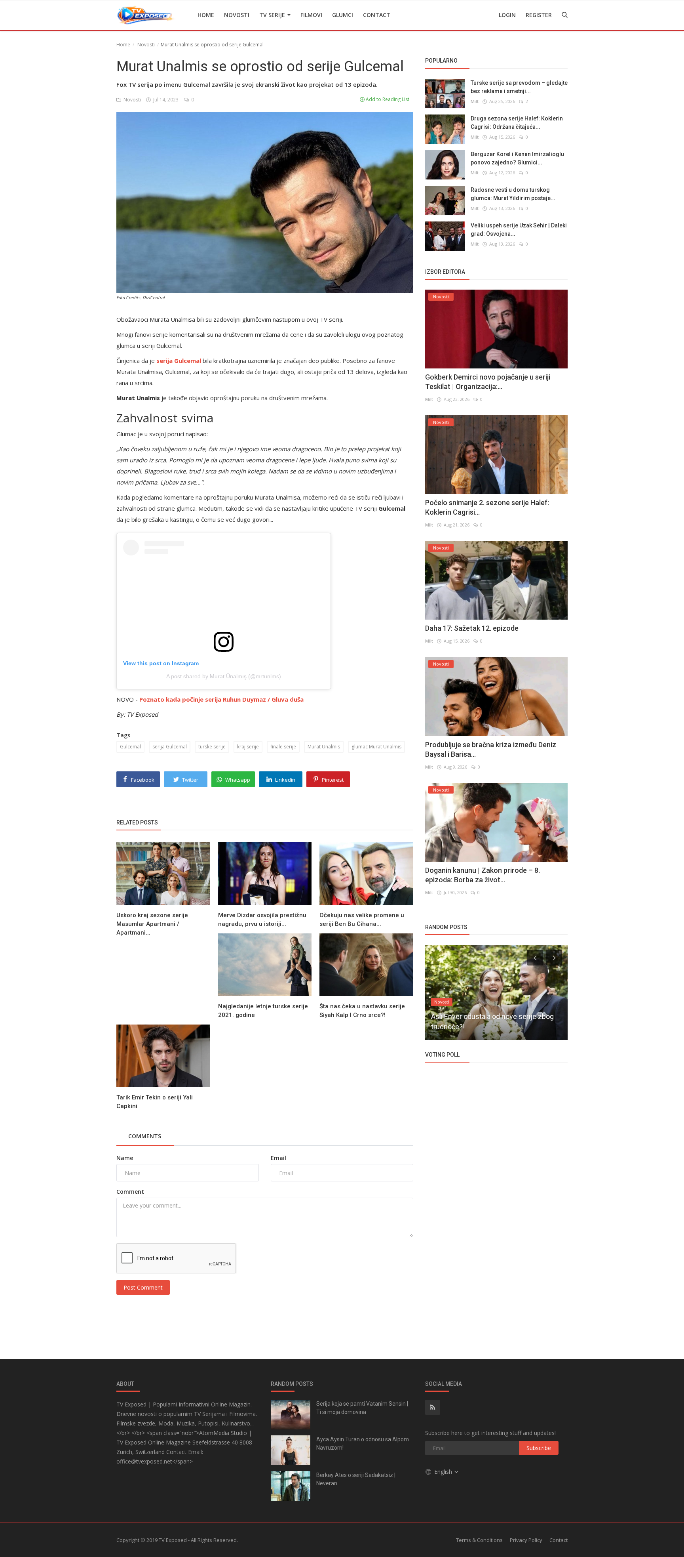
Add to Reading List (387, 99)
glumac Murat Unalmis (376, 746)
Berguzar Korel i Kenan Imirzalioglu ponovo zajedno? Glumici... (517, 158)
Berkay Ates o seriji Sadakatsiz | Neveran (355, 1479)
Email (278, 1158)
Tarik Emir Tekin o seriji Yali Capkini (154, 1102)
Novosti (236, 15)
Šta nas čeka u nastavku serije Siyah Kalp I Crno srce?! (362, 1011)
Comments (144, 1136)
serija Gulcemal (169, 746)
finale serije (283, 746)
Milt (475, 101)
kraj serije (248, 746)
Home (206, 15)
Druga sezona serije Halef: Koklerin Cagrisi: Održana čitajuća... (517, 122)
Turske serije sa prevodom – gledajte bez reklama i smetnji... (519, 86)
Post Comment (143, 1287)
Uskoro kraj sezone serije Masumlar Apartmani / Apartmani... (152, 924)
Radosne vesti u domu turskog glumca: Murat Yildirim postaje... (513, 193)
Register (539, 15)
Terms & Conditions (479, 1540)
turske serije (212, 746)
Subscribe (538, 1448)
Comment (130, 1191)
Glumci (342, 15)
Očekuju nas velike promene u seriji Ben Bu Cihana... (361, 919)
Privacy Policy (526, 1540)
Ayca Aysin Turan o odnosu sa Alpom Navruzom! (362, 1443)
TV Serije (273, 15)
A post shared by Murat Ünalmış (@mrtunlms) (223, 676)
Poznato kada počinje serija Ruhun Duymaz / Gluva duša (221, 699)
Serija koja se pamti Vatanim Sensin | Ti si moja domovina (362, 1408)
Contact (376, 15)
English (444, 1471)
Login (507, 15)
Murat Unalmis (324, 746)
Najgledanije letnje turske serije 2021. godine (263, 1011)
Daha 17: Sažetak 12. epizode (472, 628)
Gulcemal (130, 746)
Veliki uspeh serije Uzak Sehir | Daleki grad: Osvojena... (519, 229)
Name (124, 1158)
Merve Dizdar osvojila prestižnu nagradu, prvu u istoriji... (262, 919)
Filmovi (311, 15)
